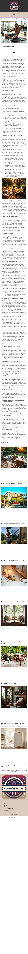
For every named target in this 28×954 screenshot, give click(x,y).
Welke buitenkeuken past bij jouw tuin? (11, 483)
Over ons (6, 807)
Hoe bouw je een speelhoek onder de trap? (12, 601)
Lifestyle (3, 770)
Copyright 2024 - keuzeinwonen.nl (14, 817)
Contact (6, 810)
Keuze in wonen (8, 803)
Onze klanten (14, 814)
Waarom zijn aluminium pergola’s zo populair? (13, 523)
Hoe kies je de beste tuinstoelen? (9, 683)
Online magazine (8, 808)
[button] (14, 14)
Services (6, 805)
